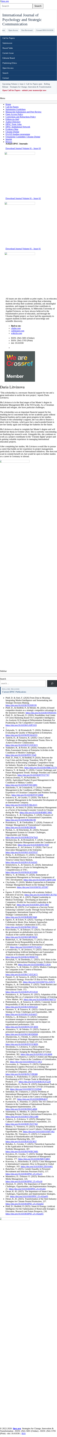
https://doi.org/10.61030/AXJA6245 (21, 862)
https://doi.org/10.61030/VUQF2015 (22, 745)
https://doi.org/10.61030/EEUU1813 (26, 1062)
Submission (7, 43)
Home (8, 104)
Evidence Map (12, 129)
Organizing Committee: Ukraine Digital (23, 137)
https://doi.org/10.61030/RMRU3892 (36, 812)
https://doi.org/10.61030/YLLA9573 (39, 982)
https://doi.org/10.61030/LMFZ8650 (21, 937)
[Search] (52, 683)
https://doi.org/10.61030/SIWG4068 (21, 1109)
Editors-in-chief (12, 119)
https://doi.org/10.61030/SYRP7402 (39, 1131)
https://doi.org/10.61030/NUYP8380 (22, 1074)
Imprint (9, 139)
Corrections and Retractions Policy (21, 117)
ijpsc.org (17, 1428)
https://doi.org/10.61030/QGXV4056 (22, 1027)
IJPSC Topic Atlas (14, 124)
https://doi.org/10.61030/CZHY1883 (33, 905)
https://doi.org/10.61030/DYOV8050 (22, 1044)
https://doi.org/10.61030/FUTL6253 (26, 947)
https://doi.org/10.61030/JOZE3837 (21, 1141)
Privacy (9, 142)
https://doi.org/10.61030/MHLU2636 (34, 964)
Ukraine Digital (12, 132)
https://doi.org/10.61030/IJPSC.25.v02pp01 (25, 1214)
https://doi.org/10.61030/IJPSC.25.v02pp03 (29, 1196)
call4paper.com (17, 331)
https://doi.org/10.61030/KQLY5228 (35, 1082)
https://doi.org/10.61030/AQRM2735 (22, 957)
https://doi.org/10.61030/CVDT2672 (22, 974)
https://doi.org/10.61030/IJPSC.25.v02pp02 (25, 1204)
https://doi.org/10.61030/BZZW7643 (22, 837)
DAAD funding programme (18, 134)
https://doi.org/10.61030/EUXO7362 (22, 1124)
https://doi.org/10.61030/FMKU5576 (40, 767)
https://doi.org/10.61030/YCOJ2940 (26, 1089)
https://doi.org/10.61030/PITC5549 (21, 755)
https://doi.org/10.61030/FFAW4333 (21, 735)
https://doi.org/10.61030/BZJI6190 (21, 820)
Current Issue (8, 53)
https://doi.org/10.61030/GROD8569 (22, 1034)
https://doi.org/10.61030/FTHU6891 (21, 785)
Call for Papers (8, 38)
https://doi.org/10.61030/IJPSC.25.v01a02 (27, 1189)
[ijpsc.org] (14, 1)
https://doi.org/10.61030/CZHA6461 (37, 1166)
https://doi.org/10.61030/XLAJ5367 (32, 887)
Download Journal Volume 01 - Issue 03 (23, 148)
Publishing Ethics (9, 63)
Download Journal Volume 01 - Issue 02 (23, 198)
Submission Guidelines (16, 109)
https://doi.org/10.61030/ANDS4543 (22, 1007)
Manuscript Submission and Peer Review (24, 112)
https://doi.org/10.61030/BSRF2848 (21, 917)
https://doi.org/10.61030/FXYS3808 (27, 795)
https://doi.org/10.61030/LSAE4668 (36, 1054)
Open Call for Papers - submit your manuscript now (24, 90)
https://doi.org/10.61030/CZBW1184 (40, 880)
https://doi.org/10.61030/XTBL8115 (21, 805)
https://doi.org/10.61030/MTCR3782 (40, 895)
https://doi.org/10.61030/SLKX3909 (21, 872)
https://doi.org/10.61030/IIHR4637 (32, 1099)
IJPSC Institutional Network (18, 127)
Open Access (8, 68)
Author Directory (13, 122)
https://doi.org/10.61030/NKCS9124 (21, 927)
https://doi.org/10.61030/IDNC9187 (33, 845)
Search (5, 73)
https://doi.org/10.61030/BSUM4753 (40, 999)
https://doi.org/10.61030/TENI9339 (21, 705)
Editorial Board (8, 58)
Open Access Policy (14, 114)
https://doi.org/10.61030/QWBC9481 (22, 1151)
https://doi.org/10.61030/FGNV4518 (22, 992)
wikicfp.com (16, 333)
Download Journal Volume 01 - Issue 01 (23, 248)
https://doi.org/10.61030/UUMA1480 (22, 1116)
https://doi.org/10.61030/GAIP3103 (21, 725)
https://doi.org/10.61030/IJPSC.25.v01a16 (24, 1181)
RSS (24, 1433)
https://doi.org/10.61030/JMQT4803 (34, 1159)
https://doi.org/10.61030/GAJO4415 (21, 1014)
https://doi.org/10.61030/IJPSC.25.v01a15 (24, 1174)
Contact (5, 78)
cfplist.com (16, 328)
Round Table (7, 48)
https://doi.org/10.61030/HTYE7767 (33, 775)
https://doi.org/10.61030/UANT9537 (22, 852)
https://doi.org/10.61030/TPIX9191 (41, 713)
